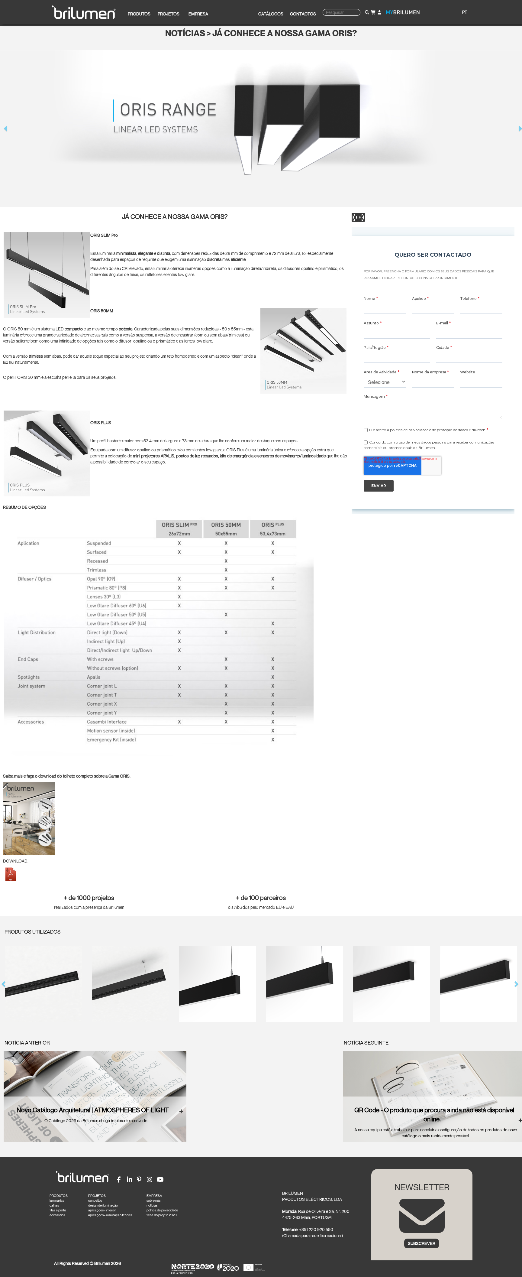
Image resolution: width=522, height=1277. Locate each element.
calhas (54, 1205)
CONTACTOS (303, 13)
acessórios (57, 1215)
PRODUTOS (59, 1196)
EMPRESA (154, 1196)
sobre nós (153, 1200)
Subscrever (421, 1243)
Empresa (198, 13)
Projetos (168, 13)
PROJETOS (97, 1196)
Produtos (139, 13)
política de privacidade (162, 1210)
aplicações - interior (102, 1210)
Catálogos (270, 13)
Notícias (185, 33)
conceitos (95, 1200)
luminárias (57, 1200)
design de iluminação (103, 1205)
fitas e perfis (58, 1210)
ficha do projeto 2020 (162, 1215)
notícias (152, 1205)
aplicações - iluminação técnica (110, 1215)
